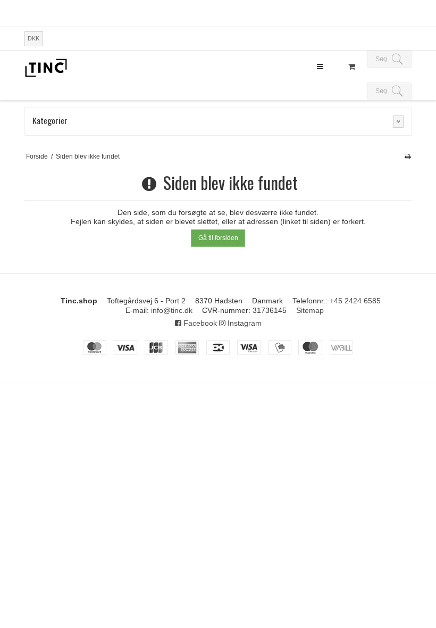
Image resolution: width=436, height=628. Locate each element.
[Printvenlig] (408, 156)
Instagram (243, 323)
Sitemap (310, 310)
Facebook (199, 323)
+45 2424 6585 (355, 300)
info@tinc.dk (171, 310)
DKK (33, 38)
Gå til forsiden (218, 238)
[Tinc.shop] (45, 68)
